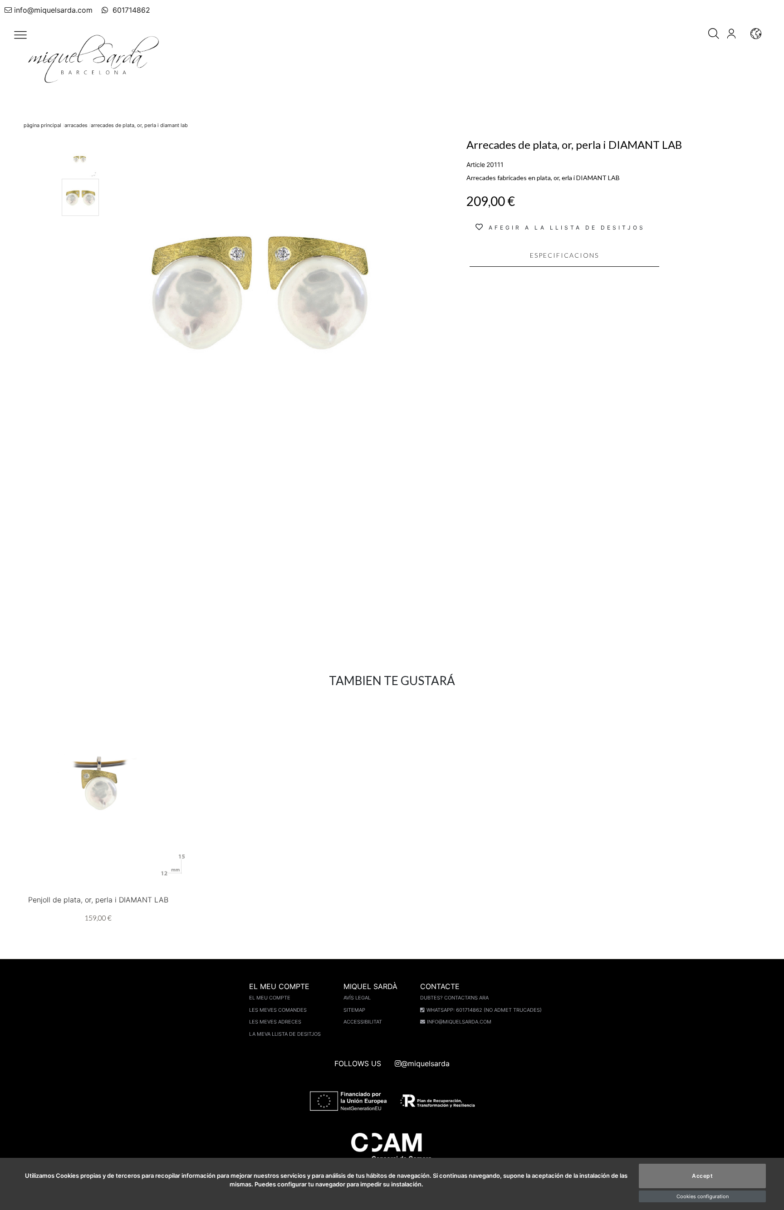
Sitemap (354, 1010)
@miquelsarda (425, 1063)
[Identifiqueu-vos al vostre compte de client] (731, 33)
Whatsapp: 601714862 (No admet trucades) (484, 1010)
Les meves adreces (275, 1022)
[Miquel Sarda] (95, 59)
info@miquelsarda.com (53, 10)
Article (475, 164)
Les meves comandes (278, 1010)
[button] (20, 35)
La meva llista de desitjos (285, 1034)
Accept (702, 1175)
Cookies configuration (702, 1196)
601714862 (130, 10)
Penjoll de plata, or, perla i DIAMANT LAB (98, 899)
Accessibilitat (362, 1022)
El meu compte (269, 997)
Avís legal (357, 997)
